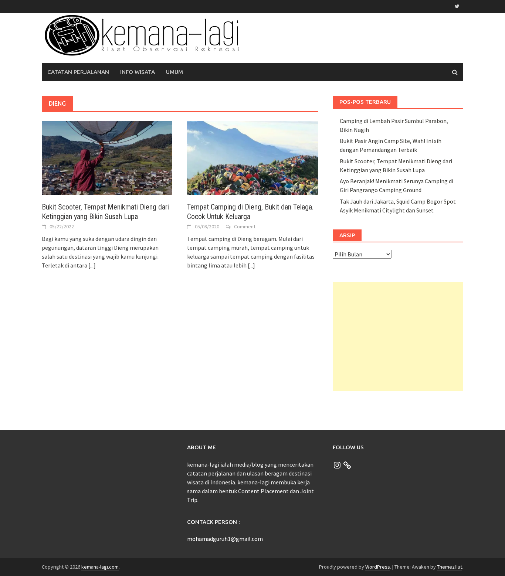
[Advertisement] (398, 336)
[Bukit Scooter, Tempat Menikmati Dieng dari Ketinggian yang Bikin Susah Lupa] (107, 157)
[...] (92, 265)
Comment (244, 226)
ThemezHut (449, 566)
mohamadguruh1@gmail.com (225, 538)
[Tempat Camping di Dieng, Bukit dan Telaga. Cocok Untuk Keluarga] (252, 157)
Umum (174, 72)
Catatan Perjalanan (78, 72)
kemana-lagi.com (100, 566)
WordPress (377, 566)
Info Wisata (137, 72)
